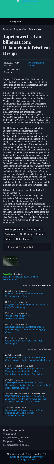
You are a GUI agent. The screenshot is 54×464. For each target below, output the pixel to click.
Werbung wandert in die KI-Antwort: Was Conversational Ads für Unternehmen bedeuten (27, 358)
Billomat (8, 239)
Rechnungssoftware (13, 229)
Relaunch (40, 234)
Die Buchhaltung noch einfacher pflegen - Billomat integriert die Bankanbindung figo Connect (25, 330)
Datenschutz (37, 457)
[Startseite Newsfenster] (27, 1)
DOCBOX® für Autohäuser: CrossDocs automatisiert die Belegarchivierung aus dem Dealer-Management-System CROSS (26, 399)
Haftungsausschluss (27, 459)
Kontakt (14, 457)
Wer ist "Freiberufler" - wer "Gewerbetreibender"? (18, 317)
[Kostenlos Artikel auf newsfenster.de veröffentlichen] (27, 261)
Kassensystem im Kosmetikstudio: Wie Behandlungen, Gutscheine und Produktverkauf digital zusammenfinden (27, 385)
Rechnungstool (34, 229)
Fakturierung (10, 234)
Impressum (24, 457)
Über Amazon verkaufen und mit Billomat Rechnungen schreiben (25, 294)
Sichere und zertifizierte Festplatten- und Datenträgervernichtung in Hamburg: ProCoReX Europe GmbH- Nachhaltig (24, 371)
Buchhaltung (26, 234)
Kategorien (15, 21)
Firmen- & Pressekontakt (20, 247)
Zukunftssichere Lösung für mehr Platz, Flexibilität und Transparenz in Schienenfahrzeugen (24, 413)
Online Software (24, 239)
